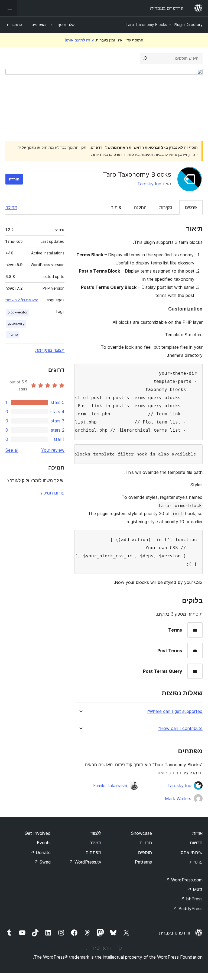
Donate (40, 852)
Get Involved (38, 833)
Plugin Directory (188, 24)
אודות (197, 833)
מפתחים (93, 852)
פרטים (191, 207)
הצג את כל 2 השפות (21, 300)
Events (44, 842)
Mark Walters (178, 798)
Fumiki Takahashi (110, 785)
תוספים (145, 852)
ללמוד (95, 833)
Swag (42, 862)
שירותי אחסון (190, 852)
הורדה (14, 179)
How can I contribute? (180, 728)
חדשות (196, 842)
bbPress (192, 898)
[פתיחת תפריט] (8, 8)
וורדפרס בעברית (174, 933)
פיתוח (115, 207)
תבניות (145, 842)
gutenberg (16, 323)
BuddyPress (188, 908)
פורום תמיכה (52, 493)
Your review (52, 450)
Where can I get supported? (175, 711)
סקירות (165, 207)
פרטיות (196, 862)
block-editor (18, 312)
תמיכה (11, 207)
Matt (195, 889)
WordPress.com (184, 880)
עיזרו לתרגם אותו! (79, 40)
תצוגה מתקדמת (49, 350)
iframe (13, 334)
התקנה (140, 207)
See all (11, 450)
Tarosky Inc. (148, 183)
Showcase (141, 833)
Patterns (143, 862)
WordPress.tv (85, 862)
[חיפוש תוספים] (145, 58)
